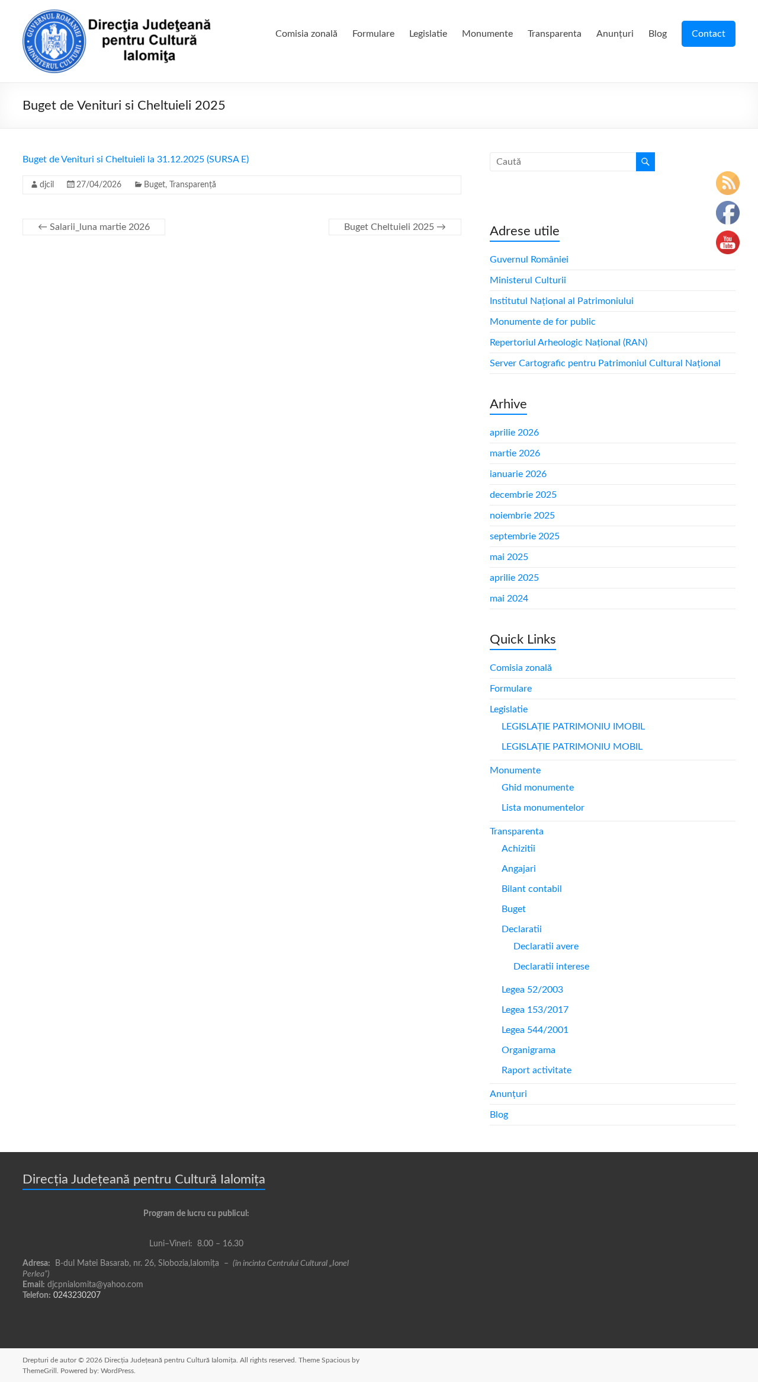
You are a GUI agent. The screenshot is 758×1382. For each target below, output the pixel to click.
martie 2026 (515, 453)
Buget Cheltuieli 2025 (395, 227)
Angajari (519, 869)
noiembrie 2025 (522, 515)
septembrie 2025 (525, 536)
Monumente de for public (543, 322)
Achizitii (518, 848)
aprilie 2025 (514, 578)
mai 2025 (509, 557)
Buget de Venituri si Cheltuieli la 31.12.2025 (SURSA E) (136, 159)
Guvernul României (529, 259)
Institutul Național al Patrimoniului (562, 301)
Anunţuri (615, 34)
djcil (47, 185)
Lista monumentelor (543, 807)
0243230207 (77, 1295)
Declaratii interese (551, 966)
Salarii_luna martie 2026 (94, 227)
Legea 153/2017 (535, 1010)
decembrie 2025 (523, 495)
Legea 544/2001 (535, 1030)
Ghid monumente (538, 787)
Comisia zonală (306, 34)
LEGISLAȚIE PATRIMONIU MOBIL (572, 746)
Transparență (192, 185)
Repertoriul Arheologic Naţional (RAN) (568, 342)
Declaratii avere (546, 946)
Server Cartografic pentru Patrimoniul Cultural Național (605, 363)
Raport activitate (536, 1070)
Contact (708, 34)
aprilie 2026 (514, 432)
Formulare (373, 34)
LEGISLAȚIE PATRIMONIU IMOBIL (573, 726)
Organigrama (528, 1050)
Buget (154, 185)
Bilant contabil (532, 889)
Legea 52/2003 (532, 989)
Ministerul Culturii (528, 280)
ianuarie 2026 (518, 474)
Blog (657, 34)
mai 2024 (509, 598)
